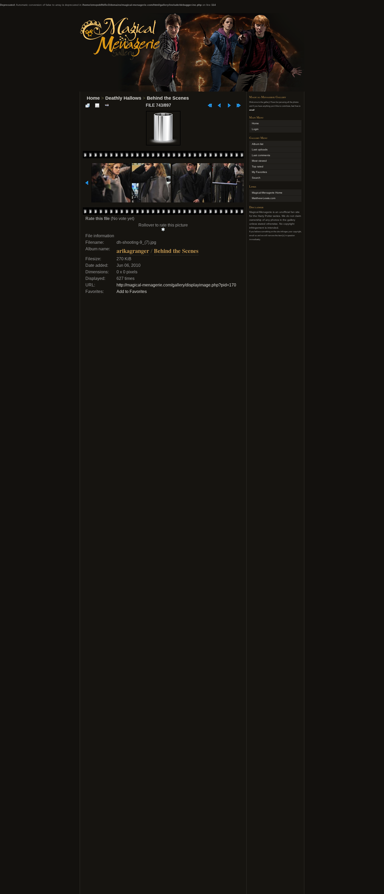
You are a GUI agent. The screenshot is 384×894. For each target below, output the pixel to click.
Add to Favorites (132, 291)
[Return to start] (209, 105)
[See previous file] (219, 105)
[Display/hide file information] (97, 105)
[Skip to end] (238, 105)
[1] (163, 229)
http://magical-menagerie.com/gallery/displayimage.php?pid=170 (176, 285)
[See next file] (229, 105)
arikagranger (133, 250)
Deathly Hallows (123, 98)
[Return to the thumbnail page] (87, 105)
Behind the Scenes (168, 98)
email (251, 110)
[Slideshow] (107, 105)
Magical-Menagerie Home (267, 192)
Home (93, 98)
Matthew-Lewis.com (263, 198)
